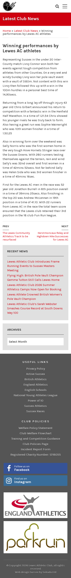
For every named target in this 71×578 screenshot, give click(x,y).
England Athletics (35, 384)
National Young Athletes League (35, 395)
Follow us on (22, 468)
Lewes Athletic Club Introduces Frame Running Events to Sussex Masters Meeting (33, 266)
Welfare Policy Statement (35, 428)
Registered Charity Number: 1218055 (35, 454)
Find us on (22, 480)
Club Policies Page (35, 444)
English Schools (36, 390)
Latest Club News (26, 31)
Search (57, 6)
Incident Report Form (35, 449)
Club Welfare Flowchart (35, 433)
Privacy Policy (35, 368)
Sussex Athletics (35, 406)
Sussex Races (35, 411)
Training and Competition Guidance (35, 438)
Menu (64, 6)
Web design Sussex (26, 572)
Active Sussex (35, 374)
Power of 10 (35, 400)
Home (7, 31)
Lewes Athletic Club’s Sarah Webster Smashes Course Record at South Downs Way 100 (35, 308)
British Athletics (35, 379)
